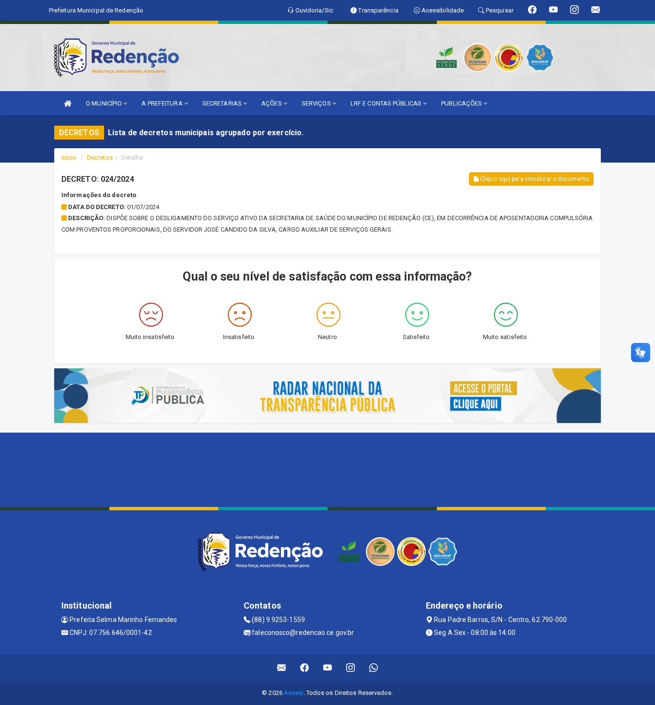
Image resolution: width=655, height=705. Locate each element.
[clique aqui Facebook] (304, 667)
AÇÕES (272, 103)
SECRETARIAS (222, 103)
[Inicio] (67, 103)
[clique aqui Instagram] (350, 667)
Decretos (100, 157)
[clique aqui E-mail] (281, 667)
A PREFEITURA (162, 103)
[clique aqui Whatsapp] (373, 667)
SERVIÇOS (317, 103)
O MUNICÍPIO (104, 103)
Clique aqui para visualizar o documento (534, 179)
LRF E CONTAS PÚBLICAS (387, 103)
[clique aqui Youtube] (327, 667)
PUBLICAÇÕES (462, 103)
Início (69, 157)
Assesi (294, 692)
